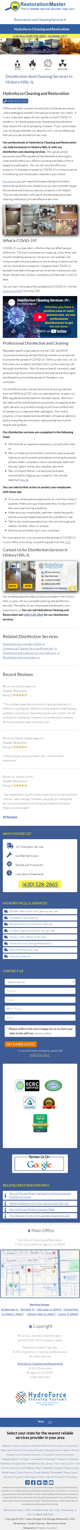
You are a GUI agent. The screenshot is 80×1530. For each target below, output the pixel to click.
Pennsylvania (71, 1467)
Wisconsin (59, 1476)
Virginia (18, 1476)
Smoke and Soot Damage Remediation (30, 943)
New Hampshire (30, 1463)
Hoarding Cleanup (19, 956)
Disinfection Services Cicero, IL (21, 657)
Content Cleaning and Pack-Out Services (32, 930)
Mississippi (49, 1459)
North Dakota (27, 1467)
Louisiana (48, 1454)
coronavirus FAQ (13, 291)
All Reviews (10, 817)
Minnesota (36, 1459)
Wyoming (72, 1476)
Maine (58, 1454)
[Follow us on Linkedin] (45, 1482)
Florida (39, 1450)
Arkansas (34, 1445)
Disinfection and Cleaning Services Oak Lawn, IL (31, 653)
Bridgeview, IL (10, 1309)
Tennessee (56, 1472)
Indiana (9, 1454)
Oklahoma (48, 1467)
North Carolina (10, 1467)
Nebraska (5, 1463)
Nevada (16, 1463)
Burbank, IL (28, 1309)
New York (75, 1463)
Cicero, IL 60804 (68, 1314)
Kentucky (36, 1454)
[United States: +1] (9, 1009)
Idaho (66, 1450)
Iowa (17, 1454)
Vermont (7, 1476)
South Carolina (25, 1472)
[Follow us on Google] (27, 1482)
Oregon (59, 1467)
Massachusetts (9, 1459)
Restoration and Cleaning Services (39, 19)
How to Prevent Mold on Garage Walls (32, 1209)
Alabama (6, 1445)
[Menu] (50, 1422)
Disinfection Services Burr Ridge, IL (24, 644)
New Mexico (61, 1463)
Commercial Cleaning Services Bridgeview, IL (30, 648)
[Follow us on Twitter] (39, 1482)
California (46, 1445)
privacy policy (42, 1033)
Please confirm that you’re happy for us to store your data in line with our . (40, 1031)
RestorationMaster (13, 1509)
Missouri (61, 1459)
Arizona (24, 1445)
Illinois (74, 1450)
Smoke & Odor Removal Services (27, 936)
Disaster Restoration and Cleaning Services (33, 911)
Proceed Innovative (47, 1527)
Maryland (68, 1454)
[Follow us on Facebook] (33, 1482)
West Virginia (45, 1476)
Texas (67, 1472)
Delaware (6, 1450)
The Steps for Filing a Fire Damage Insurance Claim (39, 1215)
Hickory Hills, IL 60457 (41, 1314)
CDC (68, 542)
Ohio (38, 1467)
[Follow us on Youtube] (51, 1482)
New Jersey (46, 1463)
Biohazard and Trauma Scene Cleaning (30, 924)
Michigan (24, 1459)
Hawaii (58, 1450)
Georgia (48, 1450)
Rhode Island (8, 1472)
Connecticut (70, 1445)
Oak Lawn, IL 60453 (49, 1309)
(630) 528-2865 (33, 614)
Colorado (58, 1445)
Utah (74, 1472)
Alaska (15, 1445)
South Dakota (41, 1472)
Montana (72, 1459)
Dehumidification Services (23, 949)
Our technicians (12, 181)
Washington (30, 1476)
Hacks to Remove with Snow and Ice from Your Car (39, 1203)
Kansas (26, 1454)
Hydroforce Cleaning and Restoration (40, 1363)
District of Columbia (23, 1450)
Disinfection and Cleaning (23, 917)
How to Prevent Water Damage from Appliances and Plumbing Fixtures (40, 1195)
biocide (24, 480)
